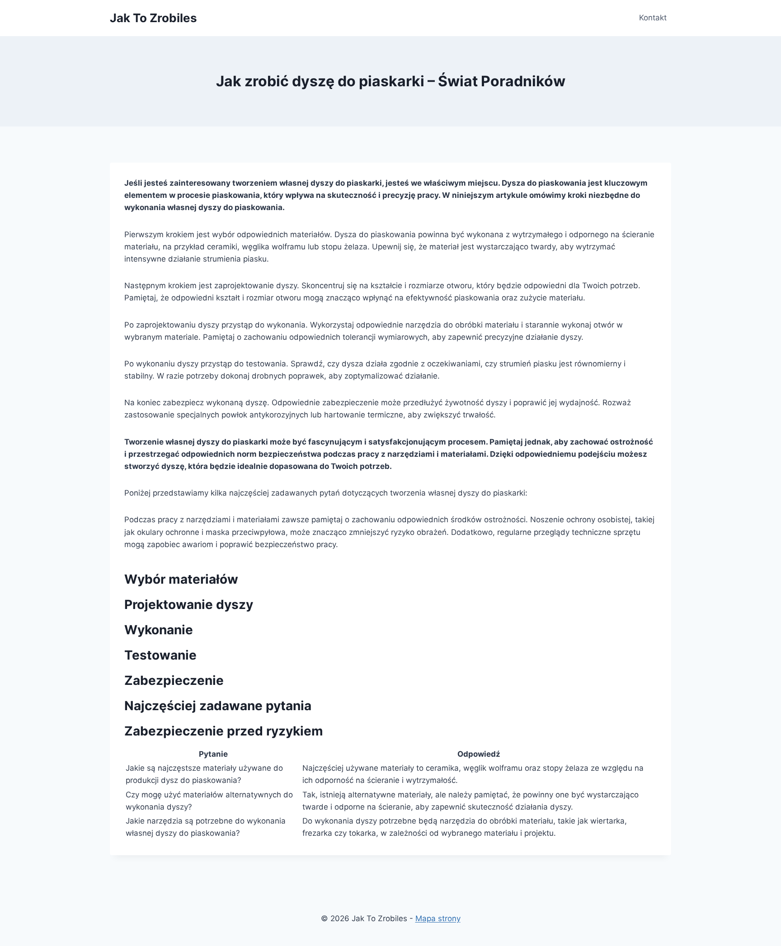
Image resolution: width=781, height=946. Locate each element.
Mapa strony (438, 918)
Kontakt (653, 17)
